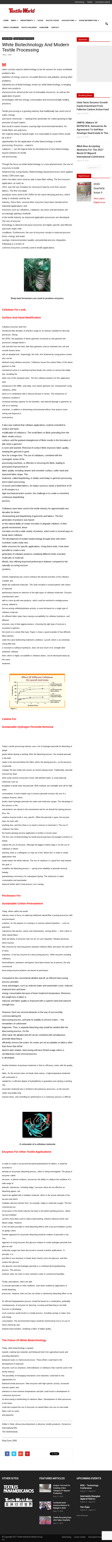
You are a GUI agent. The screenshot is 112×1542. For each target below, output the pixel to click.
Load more (92, 167)
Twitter (90, 2)
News (13, 20)
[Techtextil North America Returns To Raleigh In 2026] (45, 1505)
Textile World (7, 38)
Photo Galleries (29, 27)
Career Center (80, 1537)
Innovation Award (102, 2)
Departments (26, 20)
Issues (40, 20)
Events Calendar (11, 27)
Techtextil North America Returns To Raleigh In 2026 (61, 1505)
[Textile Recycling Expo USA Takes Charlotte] (45, 1520)
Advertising (79, 2)
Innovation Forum (95, 1537)
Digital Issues (52, 20)
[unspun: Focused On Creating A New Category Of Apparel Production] (45, 1488)
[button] (106, 23)
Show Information (88, 20)
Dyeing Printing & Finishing (23, 38)
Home (5, 20)
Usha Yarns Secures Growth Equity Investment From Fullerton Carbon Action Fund (93, 106)
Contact (55, 27)
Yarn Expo (85, 1507)
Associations (68, 20)
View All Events (82, 1515)
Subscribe (43, 27)
